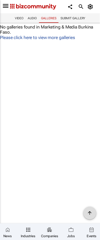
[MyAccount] (91, 7)
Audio (32, 18)
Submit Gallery (73, 18)
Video (19, 18)
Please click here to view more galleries (37, 37)
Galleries (48, 18)
